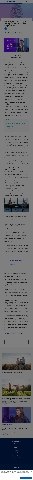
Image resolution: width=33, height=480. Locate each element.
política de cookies (5, 475)
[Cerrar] (32, 472)
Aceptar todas (23, 478)
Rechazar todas (29, 478)
